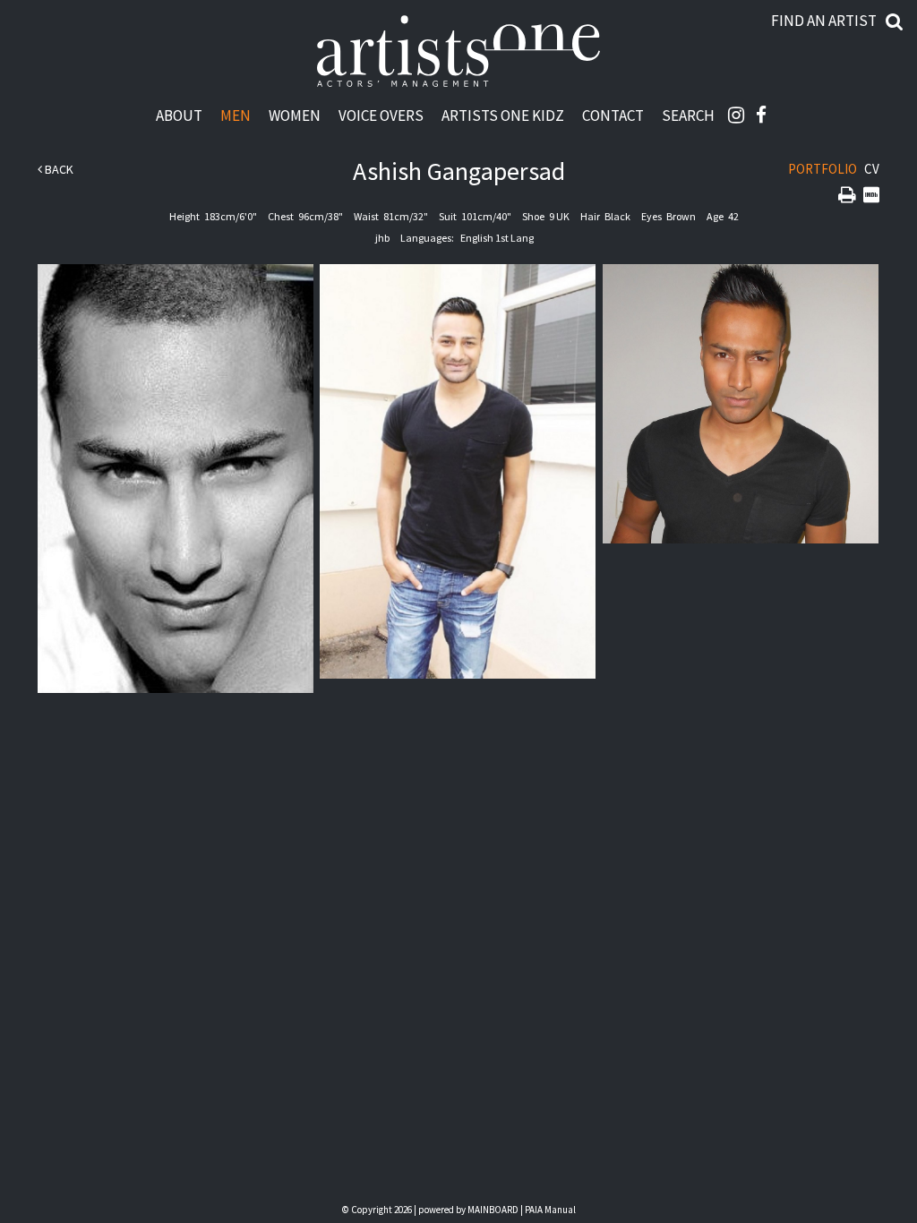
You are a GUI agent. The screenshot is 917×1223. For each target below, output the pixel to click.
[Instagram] (736, 115)
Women (295, 115)
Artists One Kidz (502, 115)
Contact (613, 115)
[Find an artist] (895, 21)
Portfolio (822, 168)
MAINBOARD (492, 1209)
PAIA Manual (550, 1209)
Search (688, 115)
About (179, 115)
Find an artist (824, 20)
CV (871, 168)
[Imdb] (871, 196)
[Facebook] (761, 115)
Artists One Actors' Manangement (458, 52)
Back (57, 169)
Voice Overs (381, 115)
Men (235, 115)
